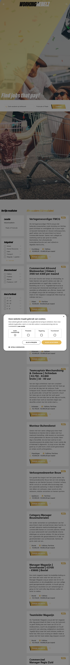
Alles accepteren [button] (51, 342)
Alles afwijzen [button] (31, 342)
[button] (16, 347)
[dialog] (35, 332)
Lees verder (21, 326)
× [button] (63, 316)
